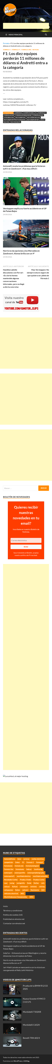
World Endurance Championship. (15, 897)
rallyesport (24, 887)
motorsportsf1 (33, 120)
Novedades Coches (11, 880)
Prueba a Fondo (25, 880)
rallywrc (25, 890)
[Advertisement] (27, 26)
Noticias (36, 50)
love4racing (9, 117)
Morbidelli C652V (31, 1025)
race (43, 120)
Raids (29, 883)
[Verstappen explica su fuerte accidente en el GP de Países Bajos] (26, 192)
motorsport (20, 117)
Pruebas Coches (39, 880)
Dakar (17, 862)
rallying (42, 887)
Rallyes (15, 887)
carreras (18, 113)
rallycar (7, 887)
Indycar (29, 869)
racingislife (15, 122)
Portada (6, 43)
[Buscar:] (26, 488)
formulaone (9, 115)
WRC (31, 897)
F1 (36, 113)
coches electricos (38, 859)
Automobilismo (9, 859)
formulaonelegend (23, 115)
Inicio (5, 906)
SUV (43, 890)
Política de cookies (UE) (13, 915)
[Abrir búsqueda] (46, 34)
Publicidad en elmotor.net (13, 919)
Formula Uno (26, 50)
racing (6, 122)
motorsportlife (33, 117)
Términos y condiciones (12, 910)
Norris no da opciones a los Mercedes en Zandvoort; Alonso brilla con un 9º (21, 252)
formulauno (38, 115)
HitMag (26, 1061)
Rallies (36, 883)
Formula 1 (7, 50)
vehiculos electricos (11, 893)
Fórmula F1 (16, 50)
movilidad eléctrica (23, 876)
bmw (19, 859)
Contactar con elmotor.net (14, 923)
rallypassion (8, 890)
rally (43, 883)
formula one (19, 866)
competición (28, 113)
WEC (22, 893)
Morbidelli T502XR (32, 1012)
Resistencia (35, 890)
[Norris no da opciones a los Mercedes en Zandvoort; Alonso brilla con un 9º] (26, 234)
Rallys (17, 890)
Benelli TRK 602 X (31, 1038)
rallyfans (33, 887)
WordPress (18, 1061)
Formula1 (42, 113)
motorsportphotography (14, 120)
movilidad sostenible (40, 876)
